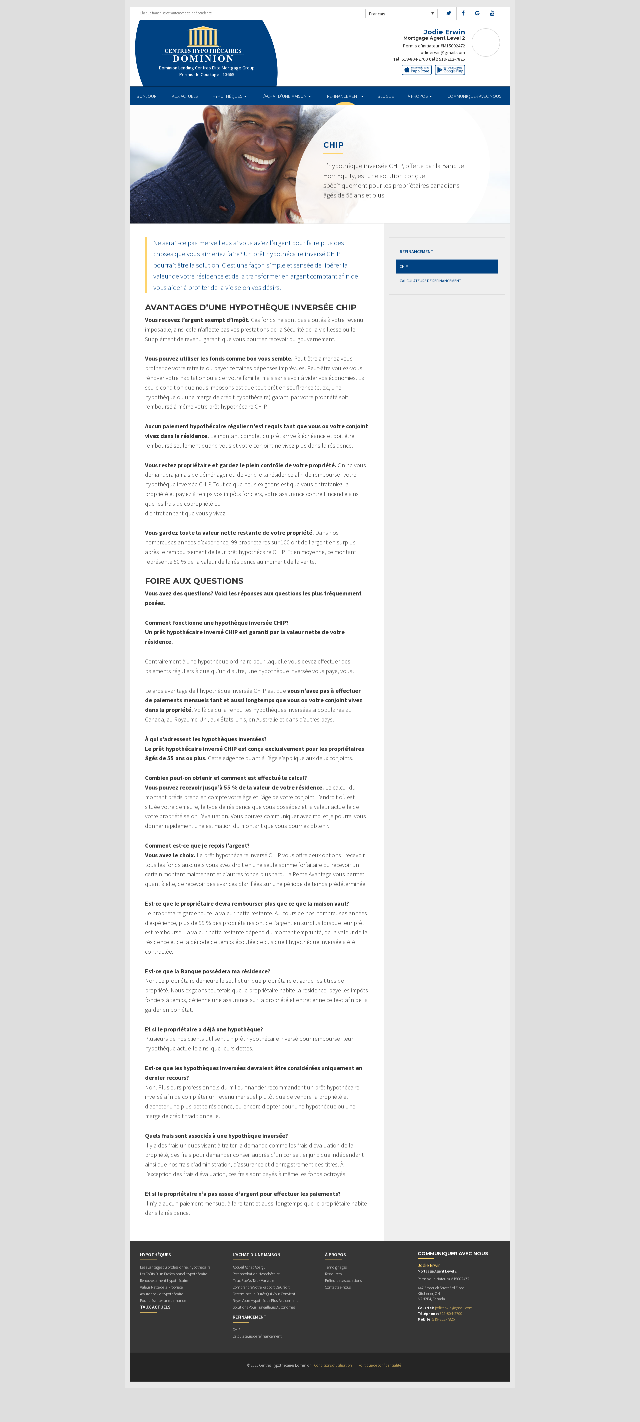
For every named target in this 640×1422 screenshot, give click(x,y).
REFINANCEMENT (343, 96)
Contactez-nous (338, 1287)
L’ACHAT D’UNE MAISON (285, 96)
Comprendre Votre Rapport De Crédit (261, 1287)
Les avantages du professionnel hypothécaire (175, 1267)
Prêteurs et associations (343, 1280)
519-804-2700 (415, 59)
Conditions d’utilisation (333, 1365)
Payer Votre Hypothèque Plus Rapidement (265, 1300)
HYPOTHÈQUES (227, 96)
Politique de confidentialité (379, 1365)
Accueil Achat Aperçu (249, 1267)
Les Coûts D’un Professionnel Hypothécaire (173, 1273)
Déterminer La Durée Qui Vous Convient (264, 1293)
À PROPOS (418, 96)
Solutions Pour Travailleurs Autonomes (264, 1307)
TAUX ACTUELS (184, 96)
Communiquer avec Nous (474, 96)
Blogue (386, 96)
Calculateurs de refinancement (430, 280)
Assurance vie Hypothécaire (161, 1293)
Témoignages (336, 1267)
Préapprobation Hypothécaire (256, 1273)
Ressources (333, 1273)
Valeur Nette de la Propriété (161, 1287)
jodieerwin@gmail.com (442, 52)
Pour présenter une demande (163, 1300)
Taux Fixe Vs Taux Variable (253, 1280)
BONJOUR (146, 96)
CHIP (404, 266)
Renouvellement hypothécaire (164, 1280)
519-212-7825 (452, 59)
